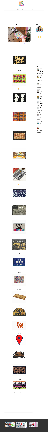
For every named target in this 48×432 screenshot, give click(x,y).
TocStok (19, 392)
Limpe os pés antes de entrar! (11, 24)
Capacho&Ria (21, 392)
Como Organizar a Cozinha (41, 102)
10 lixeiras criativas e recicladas (41, 114)
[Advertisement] (24, 16)
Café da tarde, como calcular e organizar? (41, 97)
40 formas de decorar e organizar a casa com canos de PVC (41, 77)
